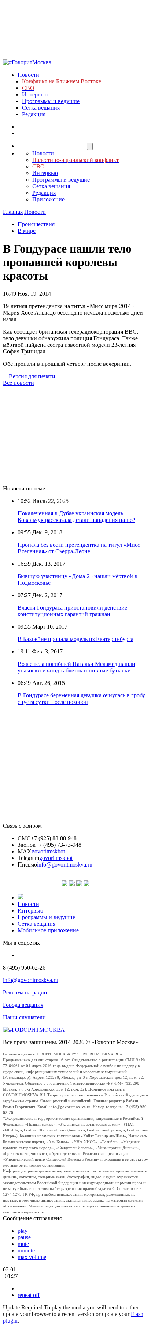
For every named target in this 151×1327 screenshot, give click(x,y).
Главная (13, 212)
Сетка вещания (41, 108)
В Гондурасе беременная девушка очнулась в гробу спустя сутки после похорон (81, 698)
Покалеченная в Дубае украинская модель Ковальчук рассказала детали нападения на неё (76, 516)
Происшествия (36, 224)
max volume (32, 1257)
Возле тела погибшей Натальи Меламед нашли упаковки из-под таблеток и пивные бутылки (76, 667)
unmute (26, 1250)
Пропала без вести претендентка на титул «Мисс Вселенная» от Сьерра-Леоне (79, 548)
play (22, 1231)
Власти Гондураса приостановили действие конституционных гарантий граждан (72, 610)
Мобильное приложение (48, 930)
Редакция (33, 114)
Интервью (35, 94)
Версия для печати (32, 376)
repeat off (29, 1295)
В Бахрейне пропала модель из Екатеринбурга (75, 639)
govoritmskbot (48, 851)
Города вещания (23, 1005)
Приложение (48, 199)
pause (24, 1237)
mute (23, 1244)
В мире (27, 231)
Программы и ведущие (51, 101)
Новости (28, 75)
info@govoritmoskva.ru (64, 864)
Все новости (18, 383)
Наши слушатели (24, 1017)
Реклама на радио (25, 992)
